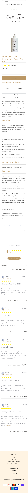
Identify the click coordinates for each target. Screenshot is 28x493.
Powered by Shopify (18, 481)
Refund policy (14, 470)
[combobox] (19, 269)
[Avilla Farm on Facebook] (11, 9)
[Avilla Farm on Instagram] (14, 9)
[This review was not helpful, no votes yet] (25, 300)
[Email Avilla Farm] (17, 9)
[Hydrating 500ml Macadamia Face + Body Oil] (14, 43)
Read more (9, 425)
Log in (8, 4)
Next (24, 231)
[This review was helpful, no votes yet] (22, 300)
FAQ (14, 457)
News (14, 466)
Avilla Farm (10, 479)
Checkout (19, 4)
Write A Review (14, 258)
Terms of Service (14, 468)
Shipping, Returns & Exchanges (14, 463)
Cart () (14, 4)
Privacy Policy (14, 459)
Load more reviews (14, 439)
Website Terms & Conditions (14, 461)
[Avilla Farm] (14, 18)
